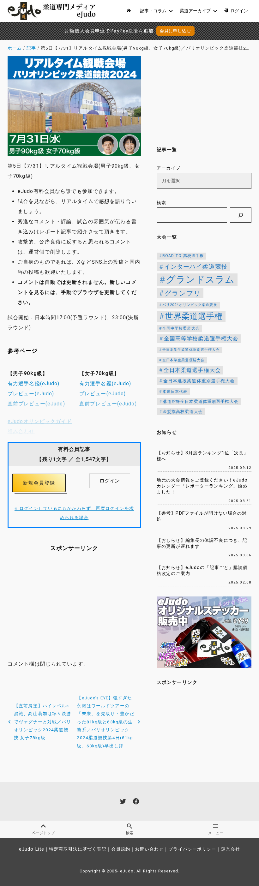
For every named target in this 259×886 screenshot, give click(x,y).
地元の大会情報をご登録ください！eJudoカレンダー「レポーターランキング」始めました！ (202, 485)
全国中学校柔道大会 (181, 328)
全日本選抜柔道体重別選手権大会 (199, 381)
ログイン (109, 481)
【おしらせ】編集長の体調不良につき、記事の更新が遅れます (202, 543)
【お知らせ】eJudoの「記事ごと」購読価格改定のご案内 (202, 570)
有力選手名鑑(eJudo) (34, 383)
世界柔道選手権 (194, 316)
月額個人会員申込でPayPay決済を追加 (109, 31)
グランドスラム (200, 279)
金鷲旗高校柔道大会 (183, 411)
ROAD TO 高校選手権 (183, 256)
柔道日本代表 (175, 391)
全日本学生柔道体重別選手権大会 (191, 350)
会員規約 (120, 849)
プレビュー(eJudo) (31, 394)
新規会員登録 (39, 483)
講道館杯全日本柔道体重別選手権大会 (200, 401)
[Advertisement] (74, 610)
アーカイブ (169, 168)
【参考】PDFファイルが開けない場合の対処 (202, 516)
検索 (161, 203)
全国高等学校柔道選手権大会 (201, 338)
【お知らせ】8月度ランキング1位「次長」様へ (202, 456)
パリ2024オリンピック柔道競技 (189, 305)
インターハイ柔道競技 (196, 266)
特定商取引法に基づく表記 (77, 849)
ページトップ (43, 833)
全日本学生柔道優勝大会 (183, 360)
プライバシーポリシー (192, 849)
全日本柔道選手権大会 (192, 370)
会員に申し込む (175, 30)
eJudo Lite (31, 849)
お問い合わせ (149, 849)
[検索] (240, 215)
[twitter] (123, 801)
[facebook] (136, 801)
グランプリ (183, 293)
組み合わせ (21, 431)
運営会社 (230, 849)
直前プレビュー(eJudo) (36, 404)
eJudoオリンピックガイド (40, 421)
